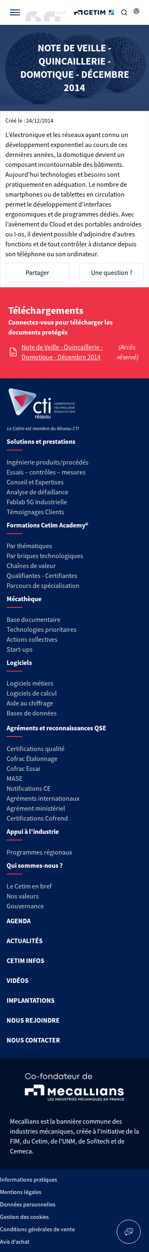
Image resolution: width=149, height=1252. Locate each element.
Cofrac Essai (23, 768)
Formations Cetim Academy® (47, 525)
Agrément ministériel (36, 808)
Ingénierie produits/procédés (48, 462)
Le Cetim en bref (29, 886)
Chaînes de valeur (31, 565)
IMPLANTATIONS (31, 1000)
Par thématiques (29, 546)
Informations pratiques (28, 1179)
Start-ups (20, 649)
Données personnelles (27, 1204)
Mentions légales (20, 1192)
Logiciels (19, 662)
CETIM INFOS (25, 960)
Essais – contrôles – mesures (46, 472)
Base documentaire (33, 619)
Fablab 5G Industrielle (37, 502)
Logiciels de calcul (32, 693)
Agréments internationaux (43, 798)
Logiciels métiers (30, 683)
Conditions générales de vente (37, 1229)
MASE (14, 778)
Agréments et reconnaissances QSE (56, 728)
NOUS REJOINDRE (33, 1020)
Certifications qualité (36, 748)
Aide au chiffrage (30, 703)
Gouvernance (25, 906)
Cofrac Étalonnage (32, 758)
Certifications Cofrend (37, 818)
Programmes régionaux (39, 852)
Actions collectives (32, 639)
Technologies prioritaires (42, 629)
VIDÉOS (18, 980)
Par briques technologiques (45, 555)
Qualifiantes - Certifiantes (42, 575)
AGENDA (19, 921)
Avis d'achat (14, 1241)
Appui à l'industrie (33, 831)
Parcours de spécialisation (43, 585)
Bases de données (32, 713)
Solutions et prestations (41, 441)
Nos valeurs (23, 896)
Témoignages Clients (35, 512)
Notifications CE (28, 788)
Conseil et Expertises (35, 482)
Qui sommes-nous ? (34, 865)
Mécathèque (24, 599)
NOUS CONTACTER (33, 1040)
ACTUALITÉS (25, 941)
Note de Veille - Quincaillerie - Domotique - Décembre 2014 (62, 352)
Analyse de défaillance (37, 492)
